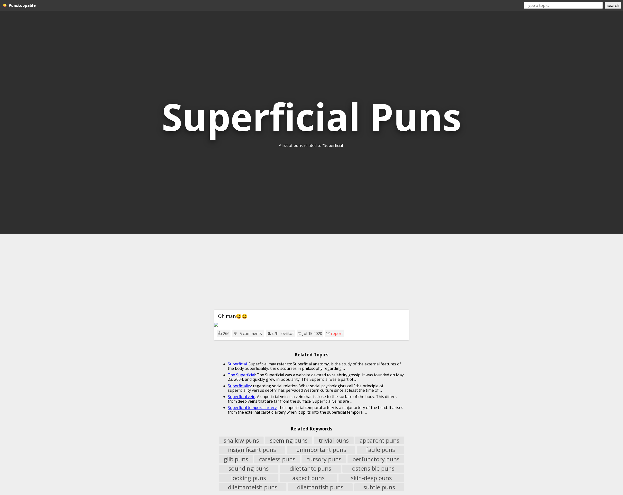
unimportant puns (321, 450)
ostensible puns (373, 469)
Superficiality (239, 386)
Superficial (237, 364)
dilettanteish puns (252, 487)
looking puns (248, 478)
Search (613, 5)
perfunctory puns (376, 459)
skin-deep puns (371, 478)
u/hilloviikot (283, 333)
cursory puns (323, 459)
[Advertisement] (311, 272)
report (337, 333)
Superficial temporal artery (252, 407)
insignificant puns (252, 450)
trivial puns (334, 440)
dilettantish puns (320, 487)
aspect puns (308, 478)
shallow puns (241, 440)
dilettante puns (310, 469)
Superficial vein (241, 396)
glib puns (236, 459)
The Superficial (241, 375)
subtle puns (379, 487)
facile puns (380, 450)
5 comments (251, 333)
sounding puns (249, 469)
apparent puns (379, 440)
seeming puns (289, 440)
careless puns (277, 459)
